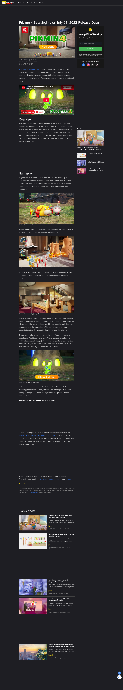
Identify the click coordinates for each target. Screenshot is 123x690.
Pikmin (26, 484)
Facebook (49, 479)
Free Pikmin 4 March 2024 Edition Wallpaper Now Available (59, 581)
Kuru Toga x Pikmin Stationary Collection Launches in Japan (61, 535)
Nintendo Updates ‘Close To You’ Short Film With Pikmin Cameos (60, 516)
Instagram (58, 479)
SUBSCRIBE (90, 49)
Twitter (41, 479)
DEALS (41, 3)
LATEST (19, 3)
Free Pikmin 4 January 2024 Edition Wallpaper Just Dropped (59, 599)
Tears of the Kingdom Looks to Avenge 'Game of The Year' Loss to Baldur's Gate (61, 645)
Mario (50, 655)
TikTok (68, 479)
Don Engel (24, 59)
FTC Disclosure (33, 493)
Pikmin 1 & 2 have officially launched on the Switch (38, 435)
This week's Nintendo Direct (29, 69)
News (21, 484)
